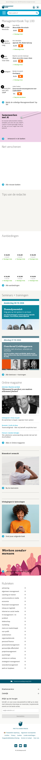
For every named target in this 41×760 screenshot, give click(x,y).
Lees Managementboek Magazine (18, 571)
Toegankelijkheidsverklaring (10, 738)
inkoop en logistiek (8, 608)
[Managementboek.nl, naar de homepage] (7, 8)
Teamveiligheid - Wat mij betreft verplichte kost (19, 427)
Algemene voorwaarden (28, 733)
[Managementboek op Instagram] (25, 745)
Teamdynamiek (13, 309)
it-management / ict (9, 615)
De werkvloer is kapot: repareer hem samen (18, 420)
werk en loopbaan (8, 668)
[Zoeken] (37, 13)
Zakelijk (5, 693)
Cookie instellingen (29, 735)
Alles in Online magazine (15, 443)
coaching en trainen (9, 595)
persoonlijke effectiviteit (10, 648)
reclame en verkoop (9, 658)
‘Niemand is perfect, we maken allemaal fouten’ (17, 390)
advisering (5, 588)
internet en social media (10, 611)
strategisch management (11, 661)
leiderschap (6, 621)
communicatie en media (10, 598)
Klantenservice (8, 689)
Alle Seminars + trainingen (16, 375)
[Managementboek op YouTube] (20, 745)
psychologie (6, 655)
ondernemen (6, 635)
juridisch (5, 618)
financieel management (10, 605)
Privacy (13, 735)
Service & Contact (26, 738)
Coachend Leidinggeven (18, 346)
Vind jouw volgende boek (15, 536)
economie (5, 601)
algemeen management (10, 591)
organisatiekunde (8, 638)
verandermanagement (10, 665)
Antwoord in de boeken (16, 139)
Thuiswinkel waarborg (13, 733)
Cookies (19, 735)
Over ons (36, 738)
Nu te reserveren (12, 488)
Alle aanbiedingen (13, 285)
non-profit (5, 631)
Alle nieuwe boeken (13, 185)
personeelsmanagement (10, 645)
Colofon (6, 735)
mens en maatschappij (10, 628)
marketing (5, 625)
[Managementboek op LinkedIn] (15, 745)
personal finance (8, 641)
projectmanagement (9, 651)
